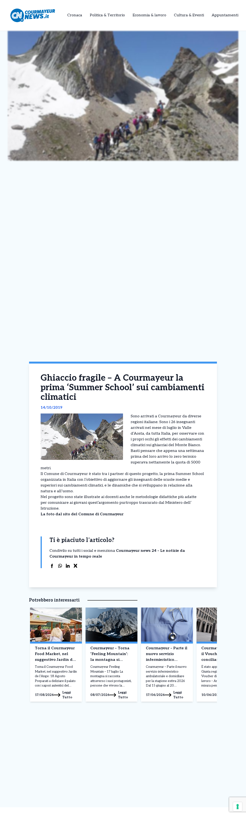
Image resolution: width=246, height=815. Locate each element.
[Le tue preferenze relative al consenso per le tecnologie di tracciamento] (237, 806)
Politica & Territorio (107, 15)
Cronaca (74, 15)
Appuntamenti (225, 15)
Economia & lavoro (149, 15)
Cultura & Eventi (189, 15)
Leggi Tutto (67, 694)
